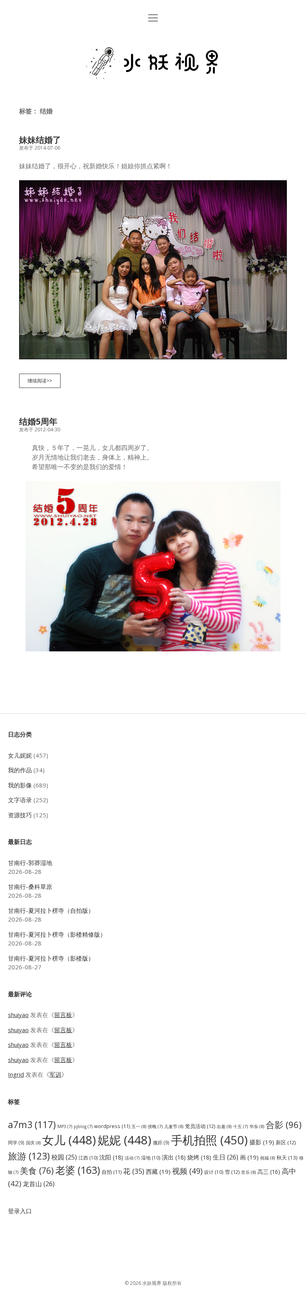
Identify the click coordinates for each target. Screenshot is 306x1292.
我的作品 (20, 770)
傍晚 (155, 1126)
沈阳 (111, 1157)
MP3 (64, 1126)
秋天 (287, 1157)
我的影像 (20, 785)
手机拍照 (209, 1140)
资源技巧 (20, 815)
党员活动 (200, 1126)
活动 (132, 1158)
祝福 (267, 1158)
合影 (284, 1125)
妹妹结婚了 (40, 139)
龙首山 (39, 1183)
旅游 (29, 1156)
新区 (286, 1142)
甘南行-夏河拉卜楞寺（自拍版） (51, 910)
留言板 (63, 1015)
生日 (225, 1157)
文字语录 (20, 800)
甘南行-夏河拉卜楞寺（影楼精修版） (57, 934)
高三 (268, 1171)
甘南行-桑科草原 (30, 887)
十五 (240, 1126)
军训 (55, 1074)
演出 (174, 1157)
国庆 (33, 1143)
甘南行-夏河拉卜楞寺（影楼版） (51, 958)
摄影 (261, 1142)
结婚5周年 (38, 421)
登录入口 (20, 1211)
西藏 (158, 1171)
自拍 (112, 1172)
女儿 (69, 1140)
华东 (256, 1126)
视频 (187, 1170)
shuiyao (18, 1015)
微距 (161, 1142)
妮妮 (124, 1140)
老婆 (77, 1170)
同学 (16, 1142)
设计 (213, 1172)
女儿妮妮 (20, 755)
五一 (138, 1126)
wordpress (112, 1126)
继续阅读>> (42, 382)
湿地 (150, 1157)
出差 (224, 1126)
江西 (88, 1157)
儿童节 (173, 1126)
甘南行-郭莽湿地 (30, 863)
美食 (37, 1170)
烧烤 (199, 1157)
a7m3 (32, 1124)
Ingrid (16, 1074)
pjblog (83, 1126)
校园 (64, 1157)
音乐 (248, 1172)
